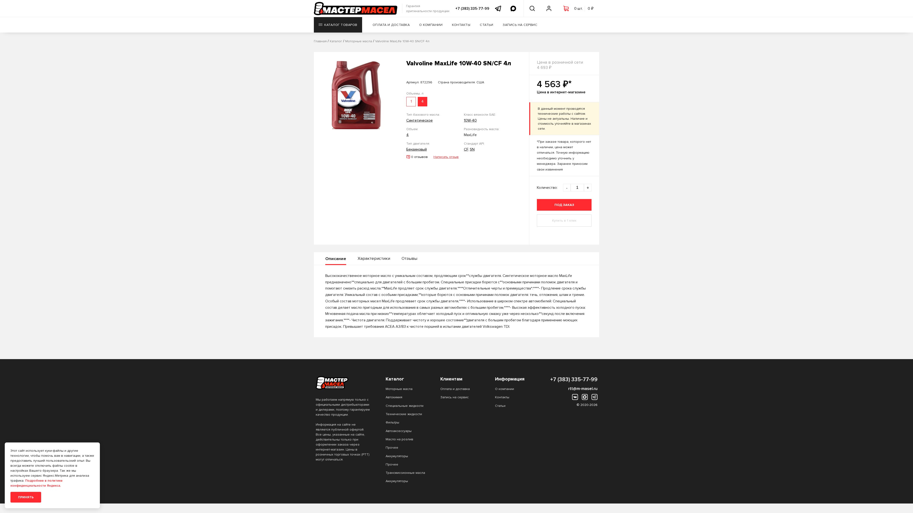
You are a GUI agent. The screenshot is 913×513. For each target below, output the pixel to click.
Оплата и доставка (391, 25)
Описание (335, 258)
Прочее (392, 448)
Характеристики (374, 258)
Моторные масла (399, 389)
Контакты (461, 25)
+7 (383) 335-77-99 (472, 8)
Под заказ (564, 205)
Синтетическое (419, 120)
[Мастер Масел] (343, 383)
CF (466, 149)
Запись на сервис (520, 25)
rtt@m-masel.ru (582, 388)
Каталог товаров (340, 25)
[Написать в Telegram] (498, 8)
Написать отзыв (446, 157)
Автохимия (394, 397)
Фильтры (392, 422)
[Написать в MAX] (513, 8)
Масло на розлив (399, 439)
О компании (430, 25)
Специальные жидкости (404, 406)
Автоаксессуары (399, 431)
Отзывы (409, 258)
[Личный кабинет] (549, 8)
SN (472, 149)
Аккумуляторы (397, 456)
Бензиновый (416, 149)
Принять (26, 497)
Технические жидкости (404, 414)
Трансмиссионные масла (405, 473)
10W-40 (470, 120)
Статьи (486, 25)
